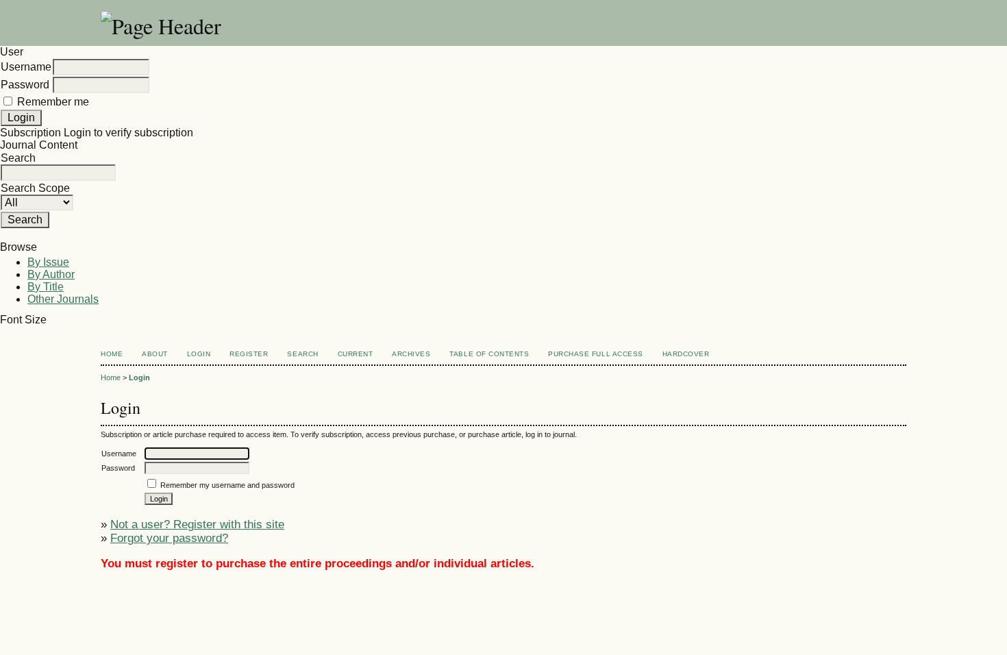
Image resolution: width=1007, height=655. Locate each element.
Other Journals (63, 299)
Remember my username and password (227, 485)
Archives (411, 354)
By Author (51, 274)
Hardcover (686, 354)
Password (25, 84)
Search (302, 354)
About (155, 354)
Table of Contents (489, 354)
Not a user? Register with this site (197, 524)
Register (248, 354)
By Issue (48, 262)
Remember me (53, 102)
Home (112, 354)
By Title (45, 287)
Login (199, 354)
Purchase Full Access (595, 354)
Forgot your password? (169, 538)
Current (355, 354)
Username (26, 67)
